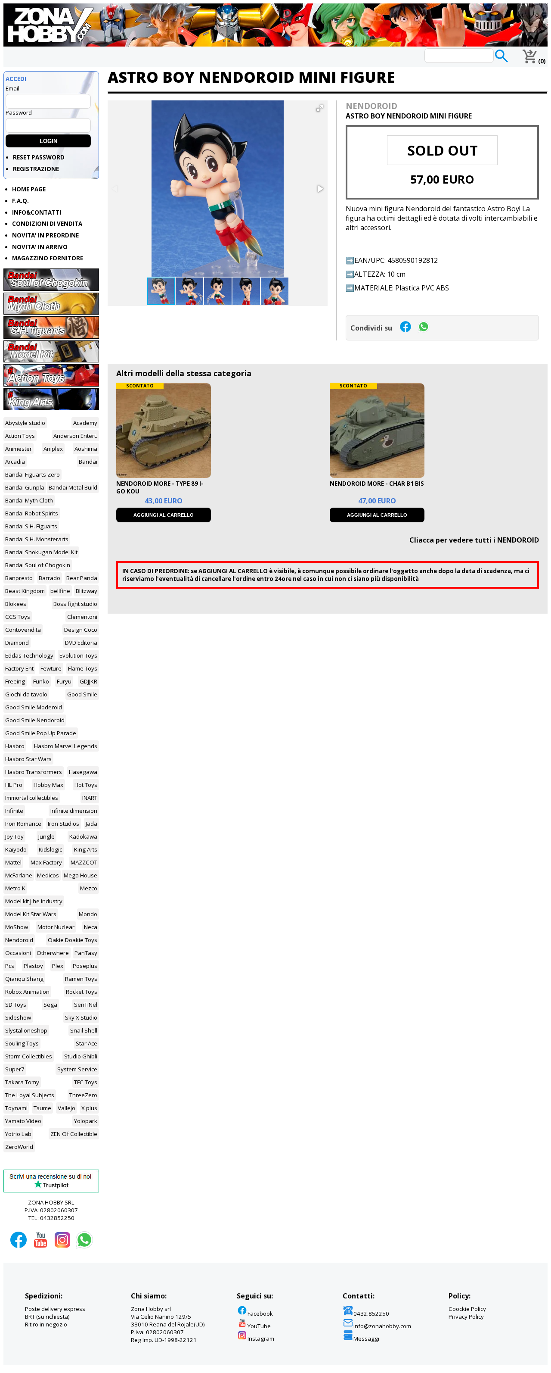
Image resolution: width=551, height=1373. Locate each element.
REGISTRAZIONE (36, 169)
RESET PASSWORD (39, 157)
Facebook (260, 1313)
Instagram (261, 1338)
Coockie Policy (467, 1309)
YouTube (259, 1326)
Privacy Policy (466, 1316)
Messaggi (366, 1338)
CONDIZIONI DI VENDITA (47, 224)
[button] (320, 108)
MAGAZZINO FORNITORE (47, 258)
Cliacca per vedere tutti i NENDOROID (474, 540)
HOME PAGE (29, 189)
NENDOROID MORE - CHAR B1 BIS (377, 483)
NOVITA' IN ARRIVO (40, 247)
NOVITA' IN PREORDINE (45, 235)
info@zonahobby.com (382, 1326)
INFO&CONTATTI (36, 212)
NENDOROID (371, 105)
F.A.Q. (20, 201)
